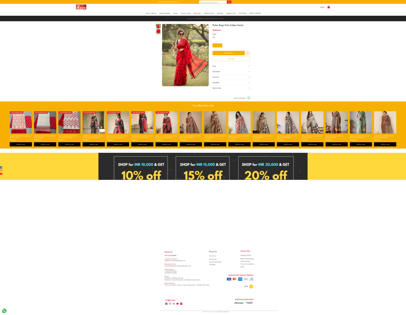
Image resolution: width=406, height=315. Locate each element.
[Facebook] (1, 167)
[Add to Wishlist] (248, 53)
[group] (203, 180)
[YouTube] (1, 174)
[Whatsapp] (4, 310)
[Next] (242, 19)
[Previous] (168, 19)
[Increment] (220, 45)
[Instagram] (1, 170)
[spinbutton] (217, 45)
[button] (328, 6)
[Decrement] (214, 45)
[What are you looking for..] (229, 2)
